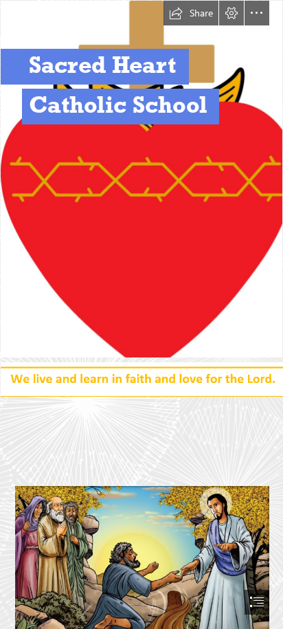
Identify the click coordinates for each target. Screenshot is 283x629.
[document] (141, 314)
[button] (190, 13)
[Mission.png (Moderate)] (141, 378)
